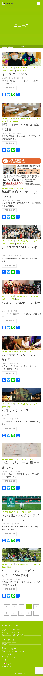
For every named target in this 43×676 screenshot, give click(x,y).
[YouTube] (14, 640)
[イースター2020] (21, 59)
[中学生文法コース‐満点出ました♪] (21, 450)
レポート (5, 70)
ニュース (37, 118)
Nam (18, 200)
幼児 (24, 70)
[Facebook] (4, 640)
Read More (9, 88)
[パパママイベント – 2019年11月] (21, 343)
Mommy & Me (8, 68)
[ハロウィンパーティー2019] (21, 395)
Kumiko (20, 78)
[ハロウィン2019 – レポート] (21, 287)
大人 (9, 121)
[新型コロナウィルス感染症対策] (21, 110)
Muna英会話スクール (23, 68)
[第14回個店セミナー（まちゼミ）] (21, 172)
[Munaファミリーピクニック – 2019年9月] (21, 555)
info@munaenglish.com (12, 657)
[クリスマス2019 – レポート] (21, 232)
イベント (37, 68)
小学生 (18, 70)
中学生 (12, 70)
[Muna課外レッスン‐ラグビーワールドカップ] (21, 503)
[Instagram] (9, 640)
